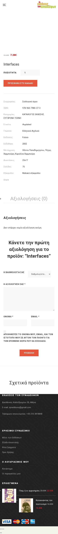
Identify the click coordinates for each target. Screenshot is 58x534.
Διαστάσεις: (9, 160)
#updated (26, 124)
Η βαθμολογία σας (14, 272)
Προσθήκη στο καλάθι (20, 83)
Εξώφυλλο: (9, 173)
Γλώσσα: (8, 131)
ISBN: (6, 108)
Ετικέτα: (7, 124)
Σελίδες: (8, 166)
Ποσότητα (10, 72)
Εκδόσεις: (8, 137)
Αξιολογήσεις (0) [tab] (29, 198)
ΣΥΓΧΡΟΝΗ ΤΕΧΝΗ (12, 118)
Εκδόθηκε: (8, 144)
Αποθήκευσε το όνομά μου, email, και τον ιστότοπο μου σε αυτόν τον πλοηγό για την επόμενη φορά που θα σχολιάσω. (28, 337)
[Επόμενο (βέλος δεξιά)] (1, 532)
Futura (25, 137)
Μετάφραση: (9, 150)
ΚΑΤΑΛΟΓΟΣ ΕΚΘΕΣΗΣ (33, 114)
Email (35, 316)
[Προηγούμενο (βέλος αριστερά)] (0, 532)
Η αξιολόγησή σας (14, 284)
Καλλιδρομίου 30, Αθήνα (24, 402)
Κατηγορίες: (9, 114)
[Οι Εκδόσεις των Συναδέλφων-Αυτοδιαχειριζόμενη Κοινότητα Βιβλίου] (46, 5)
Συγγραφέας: (9, 101)
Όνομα (8, 316)
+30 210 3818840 (34, 414)
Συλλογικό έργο (29, 101)
